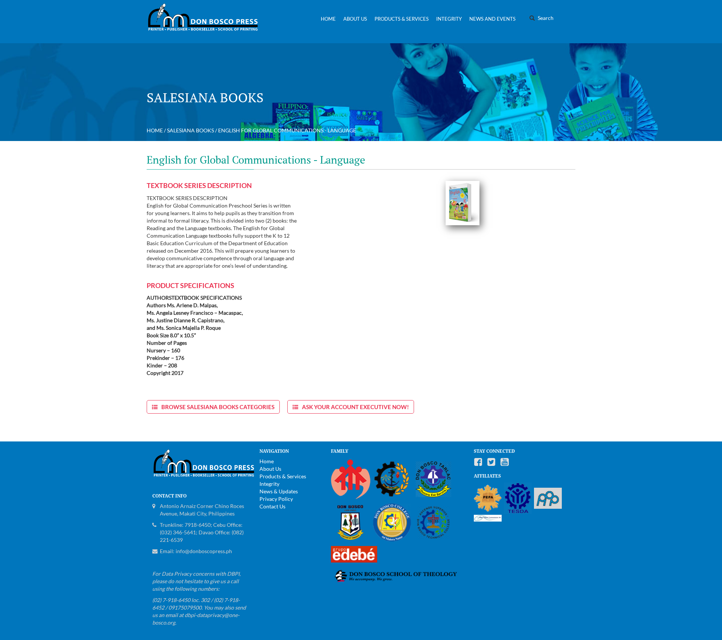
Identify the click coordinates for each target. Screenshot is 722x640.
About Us (355, 19)
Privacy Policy (276, 499)
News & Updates (278, 491)
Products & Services (402, 19)
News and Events (492, 19)
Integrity (449, 19)
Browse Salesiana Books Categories (218, 406)
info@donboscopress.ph (204, 551)
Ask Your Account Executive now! (355, 406)
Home (328, 19)
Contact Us (272, 506)
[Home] (206, 21)
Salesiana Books (190, 130)
